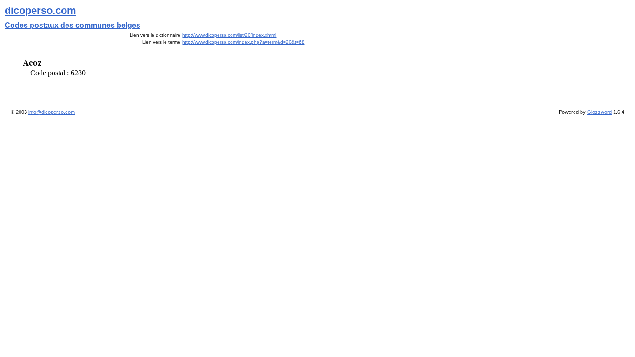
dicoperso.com (40, 10)
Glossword (599, 112)
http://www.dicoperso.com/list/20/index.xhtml (229, 35)
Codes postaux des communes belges (72, 25)
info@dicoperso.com (51, 112)
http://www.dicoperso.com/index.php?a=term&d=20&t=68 (243, 42)
